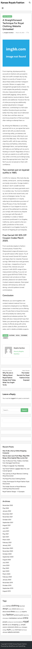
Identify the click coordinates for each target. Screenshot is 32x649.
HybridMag (21, 646)
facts (4, 615)
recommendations (18, 622)
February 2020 (7, 577)
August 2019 (7, 591)
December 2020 (8, 548)
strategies (24, 627)
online (25, 618)
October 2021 (7, 519)
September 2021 (8, 522)
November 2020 (8, 551)
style (9, 629)
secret (5, 625)
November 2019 (8, 582)
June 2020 (6, 565)
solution (5, 627)
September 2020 (8, 557)
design (5, 609)
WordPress (12, 646)
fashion (10, 614)
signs (19, 624)
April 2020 (6, 571)
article (4, 606)
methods (19, 618)
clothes (8, 606)
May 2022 (6, 508)
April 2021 (6, 537)
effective (17, 611)
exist (20, 611)
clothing (11, 335)
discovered (6, 611)
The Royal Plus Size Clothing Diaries (14, 479)
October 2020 (7, 554)
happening (26, 615)
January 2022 (7, 511)
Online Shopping (7, 16)
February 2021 (7, 542)
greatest (16, 615)
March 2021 (6, 539)
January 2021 (7, 545)
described (22, 606)
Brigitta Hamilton (9, 32)
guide (21, 615)
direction (22, 609)
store (16, 627)
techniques (24, 629)
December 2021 (8, 514)
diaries (18, 609)
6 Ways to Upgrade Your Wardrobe (13, 466)
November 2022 (8, 505)
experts (24, 611)
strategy (4, 629)
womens (16, 632)
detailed (10, 609)
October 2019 (7, 585)
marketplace (13, 618)
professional (10, 622)
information (5, 618)
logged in (14, 398)
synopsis (13, 629)
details (14, 609)
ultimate (5, 632)
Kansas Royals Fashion (12, 2)
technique (24, 335)
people (5, 622)
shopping (15, 624)
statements (10, 627)
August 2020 (7, 560)
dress (12, 611)
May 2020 (6, 568)
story (20, 627)
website (5, 338)
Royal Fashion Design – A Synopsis (13, 491)
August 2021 (7, 525)
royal (18, 335)
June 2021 (6, 531)
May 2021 (6, 534)
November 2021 (8, 517)
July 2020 (6, 562)
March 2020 (6, 574)
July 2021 (6, 528)
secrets (9, 624)
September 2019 (8, 588)
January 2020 (7, 580)
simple (23, 624)
